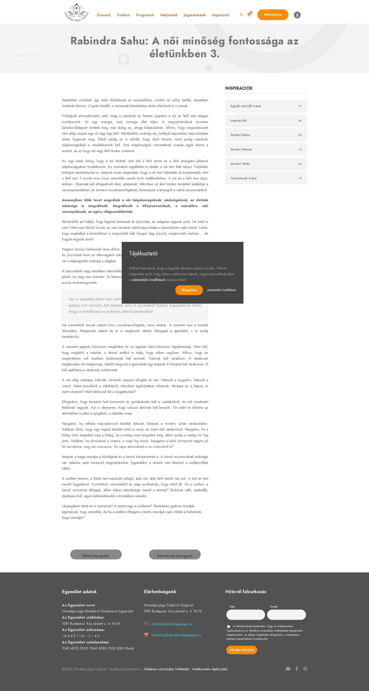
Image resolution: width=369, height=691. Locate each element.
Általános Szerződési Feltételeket (268, 631)
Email (273, 606)
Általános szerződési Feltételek (166, 669)
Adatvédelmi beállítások (221, 290)
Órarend (103, 15)
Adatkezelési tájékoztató (209, 669)
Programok (145, 15)
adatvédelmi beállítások (148, 279)
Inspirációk (220, 15)
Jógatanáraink (195, 15)
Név (232, 606)
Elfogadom (189, 290)
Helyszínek (168, 15)
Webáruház (273, 14)
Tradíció (123, 15)
